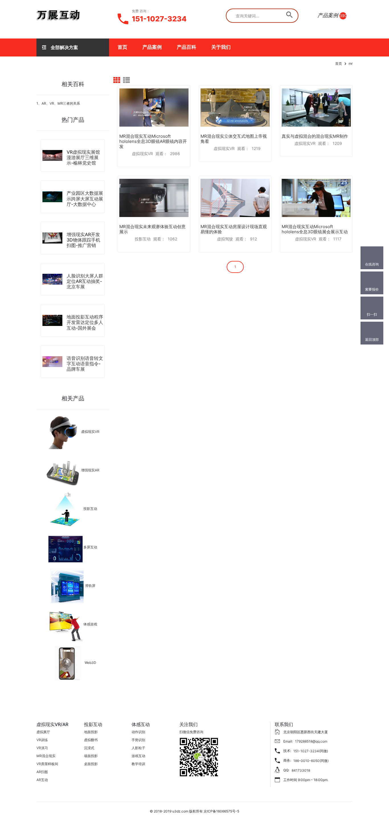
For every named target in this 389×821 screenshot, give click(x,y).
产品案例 (152, 47)
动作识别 (138, 732)
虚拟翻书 (91, 740)
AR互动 (42, 780)
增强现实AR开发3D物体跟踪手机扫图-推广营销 (83, 240)
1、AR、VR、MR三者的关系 (58, 103)
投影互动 (90, 509)
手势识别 (138, 740)
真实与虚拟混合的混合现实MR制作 (315, 136)
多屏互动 (90, 547)
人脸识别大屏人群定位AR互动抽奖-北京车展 (85, 281)
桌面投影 (91, 764)
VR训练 (42, 740)
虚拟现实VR (90, 432)
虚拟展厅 (43, 732)
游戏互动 (138, 756)
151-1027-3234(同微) (310, 751)
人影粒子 (138, 748)
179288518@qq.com (311, 741)
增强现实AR (90, 470)
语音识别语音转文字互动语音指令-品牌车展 (85, 363)
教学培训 (138, 764)
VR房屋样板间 (47, 764)
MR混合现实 (46, 756)
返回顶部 (372, 339)
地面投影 (91, 732)
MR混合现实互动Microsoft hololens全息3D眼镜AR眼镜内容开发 (153, 141)
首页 (122, 47)
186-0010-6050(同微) (311, 761)
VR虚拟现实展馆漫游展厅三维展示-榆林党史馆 (83, 157)
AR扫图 (42, 772)
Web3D (90, 663)
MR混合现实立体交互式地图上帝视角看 (233, 138)
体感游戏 (90, 624)
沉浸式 (89, 748)
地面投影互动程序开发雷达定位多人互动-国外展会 (85, 322)
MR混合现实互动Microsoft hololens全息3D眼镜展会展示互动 (315, 229)
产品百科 (186, 47)
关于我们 (221, 47)
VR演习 (42, 748)
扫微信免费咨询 (191, 732)
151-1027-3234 (159, 19)
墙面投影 (91, 756)
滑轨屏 (90, 586)
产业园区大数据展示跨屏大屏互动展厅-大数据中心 (85, 198)
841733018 (301, 770)
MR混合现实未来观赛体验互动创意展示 (152, 229)
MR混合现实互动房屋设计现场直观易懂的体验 (233, 229)
